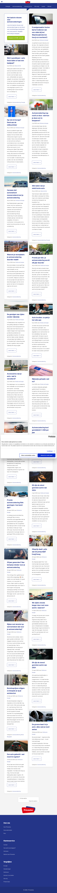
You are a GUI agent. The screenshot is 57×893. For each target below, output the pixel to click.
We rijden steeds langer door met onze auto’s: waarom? (40, 605)
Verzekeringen (7, 869)
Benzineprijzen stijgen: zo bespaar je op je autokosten (16, 690)
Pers (5, 833)
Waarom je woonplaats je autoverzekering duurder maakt (16, 257)
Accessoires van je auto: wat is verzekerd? (14, 376)
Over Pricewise (7, 827)
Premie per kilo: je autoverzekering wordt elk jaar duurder (41, 260)
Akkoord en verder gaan (46, 455)
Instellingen (50, 451)
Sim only (36, 6)
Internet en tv (28, 6)
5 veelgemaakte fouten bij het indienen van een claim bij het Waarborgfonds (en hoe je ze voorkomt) (41, 32)
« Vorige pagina (23, 798)
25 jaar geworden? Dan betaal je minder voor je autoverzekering (16, 564)
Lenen (43, 6)
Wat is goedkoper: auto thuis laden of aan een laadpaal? (16, 60)
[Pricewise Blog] (27, 3)
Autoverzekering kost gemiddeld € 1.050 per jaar (40, 429)
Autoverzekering (17, 6)
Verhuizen (6, 851)
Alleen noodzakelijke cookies (28, 455)
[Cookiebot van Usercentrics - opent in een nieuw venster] (49, 437)
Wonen (49, 6)
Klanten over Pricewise (9, 854)
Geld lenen (6, 872)
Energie (8, 6)
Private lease (7, 881)
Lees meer (36, 89)
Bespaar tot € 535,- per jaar (15, 38)
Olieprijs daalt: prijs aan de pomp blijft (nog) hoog (39, 551)
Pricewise (31, 890)
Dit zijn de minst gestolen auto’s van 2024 (39, 487)
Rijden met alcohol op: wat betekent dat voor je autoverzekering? (15, 626)
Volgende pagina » (33, 801)
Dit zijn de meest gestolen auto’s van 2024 (39, 664)
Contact (5, 844)
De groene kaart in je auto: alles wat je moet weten (41, 726)
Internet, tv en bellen (9, 875)
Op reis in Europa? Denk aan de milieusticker (14, 122)
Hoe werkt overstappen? (10, 848)
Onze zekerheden (8, 830)
